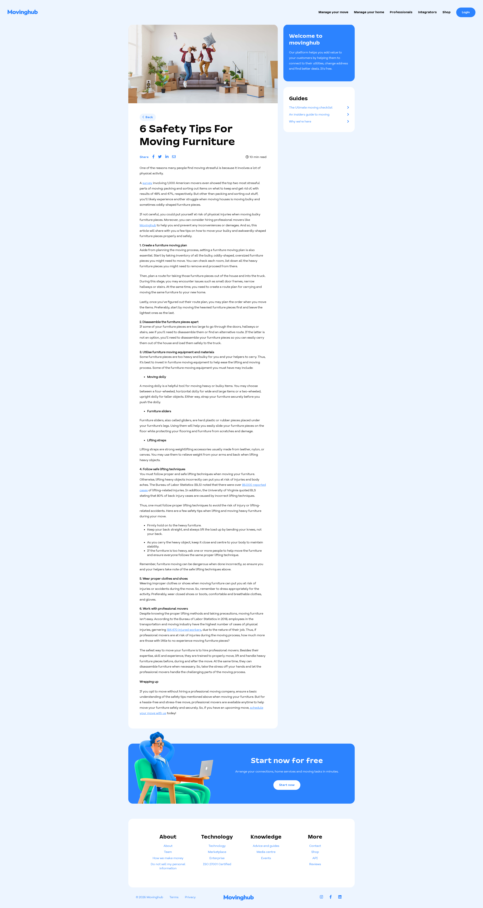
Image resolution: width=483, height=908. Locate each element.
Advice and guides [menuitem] (266, 846)
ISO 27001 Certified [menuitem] (217, 864)
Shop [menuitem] (315, 852)
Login (466, 12)
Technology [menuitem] (217, 846)
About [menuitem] (168, 846)
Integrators (427, 12)
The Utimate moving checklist (310, 107)
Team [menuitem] (168, 852)
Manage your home (369, 12)
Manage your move (333, 12)
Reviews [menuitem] (315, 864)
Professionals (401, 12)
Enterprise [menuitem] (217, 858)
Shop (446, 12)
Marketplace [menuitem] (217, 852)
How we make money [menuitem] (168, 858)
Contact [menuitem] (315, 846)
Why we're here (300, 121)
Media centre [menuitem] (266, 852)
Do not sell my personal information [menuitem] (168, 866)
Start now (287, 785)
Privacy (190, 897)
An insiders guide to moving (309, 114)
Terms (173, 897)
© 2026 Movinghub (149, 897)
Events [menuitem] (266, 858)
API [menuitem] (315, 858)
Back (148, 117)
